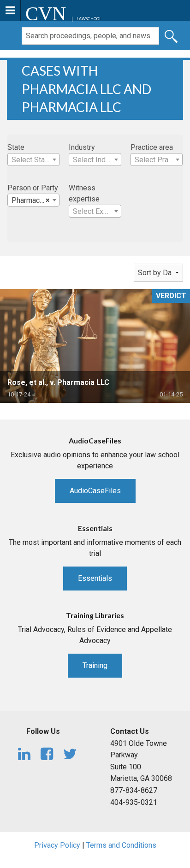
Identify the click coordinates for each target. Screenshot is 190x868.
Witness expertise (84, 193)
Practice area (152, 147)
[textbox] (33, 160)
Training (95, 665)
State (15, 147)
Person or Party (32, 187)
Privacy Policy (57, 845)
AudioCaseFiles (95, 490)
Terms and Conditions (121, 845)
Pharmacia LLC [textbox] (35, 200)
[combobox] (33, 159)
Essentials (95, 578)
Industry (82, 147)
